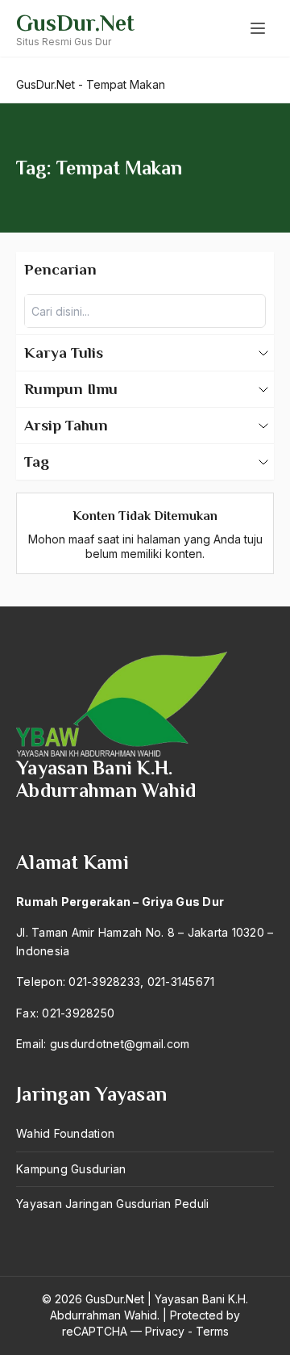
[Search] (249, 311)
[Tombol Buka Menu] (258, 28)
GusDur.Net (75, 23)
